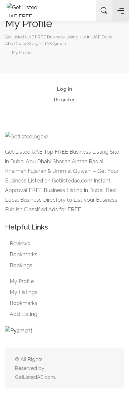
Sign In (86, 11)
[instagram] (110, 368)
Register (64, 100)
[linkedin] (88, 368)
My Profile (22, 281)
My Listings (23, 292)
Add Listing (23, 314)
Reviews (20, 243)
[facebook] (99, 368)
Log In (64, 89)
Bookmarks (23, 254)
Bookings (21, 265)
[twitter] (77, 368)
